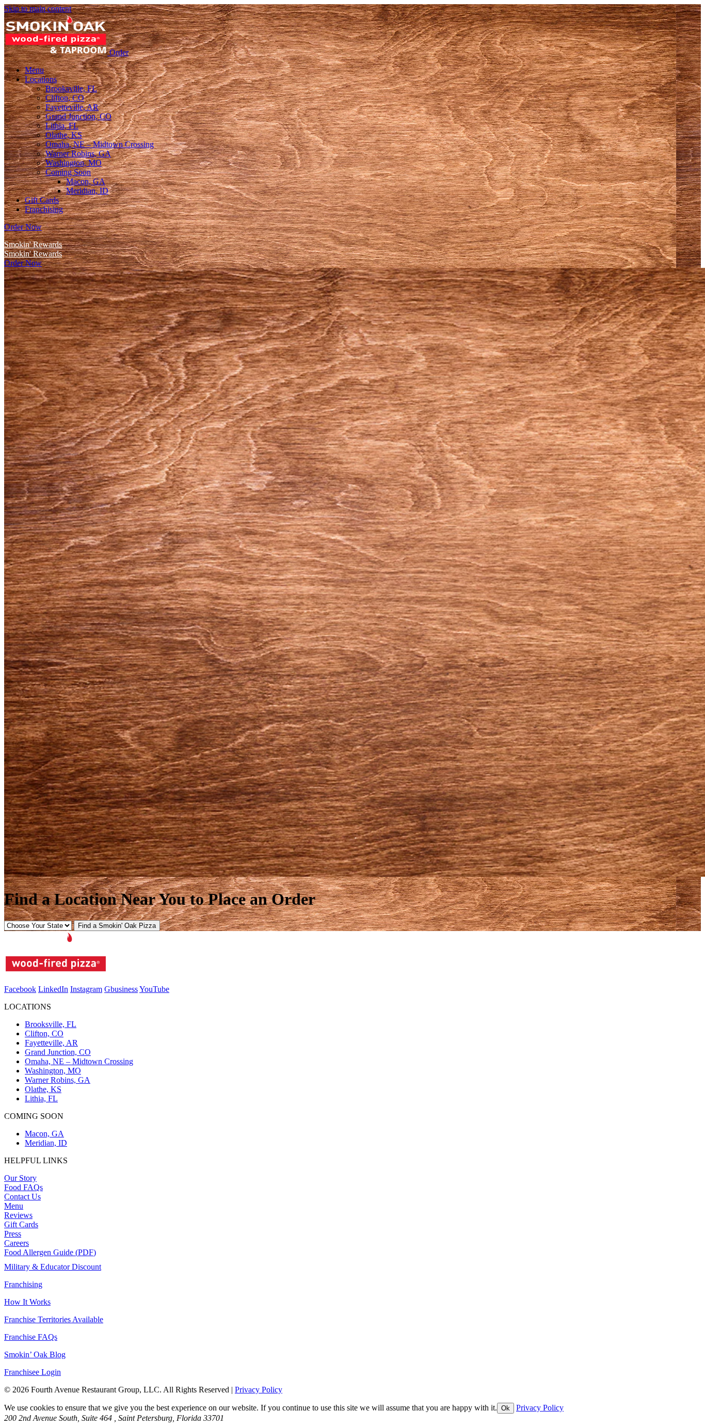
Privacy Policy (258, 1389)
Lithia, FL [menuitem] (61, 125)
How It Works (27, 1301)
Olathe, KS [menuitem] (63, 135)
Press (12, 1233)
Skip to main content (37, 8)
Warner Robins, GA (57, 1080)
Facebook (20, 989)
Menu (13, 1205)
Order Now (23, 226)
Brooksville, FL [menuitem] (71, 88)
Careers (16, 1243)
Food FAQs (23, 1187)
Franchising (23, 1284)
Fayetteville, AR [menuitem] (72, 107)
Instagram (86, 989)
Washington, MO (53, 1070)
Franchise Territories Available (53, 1319)
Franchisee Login (32, 1372)
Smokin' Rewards (33, 244)
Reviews (18, 1215)
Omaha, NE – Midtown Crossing (79, 1061)
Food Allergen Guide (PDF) (50, 1252)
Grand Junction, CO (58, 1052)
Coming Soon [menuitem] (68, 172)
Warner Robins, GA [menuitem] (78, 153)
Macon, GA (85, 181)
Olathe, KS (43, 1089)
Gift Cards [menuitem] (42, 200)
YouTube (154, 989)
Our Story (20, 1178)
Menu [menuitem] (34, 70)
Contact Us (22, 1196)
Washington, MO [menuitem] (73, 162)
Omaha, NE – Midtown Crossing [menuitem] (99, 144)
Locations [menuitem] (41, 79)
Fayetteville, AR (51, 1042)
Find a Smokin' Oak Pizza (117, 925)
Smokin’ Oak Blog (35, 1354)
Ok (505, 1408)
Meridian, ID (87, 190)
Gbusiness (121, 989)
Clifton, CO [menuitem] (64, 97)
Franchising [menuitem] (44, 209)
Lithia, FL (41, 1098)
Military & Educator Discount (52, 1266)
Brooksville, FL (50, 1024)
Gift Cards (21, 1224)
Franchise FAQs (30, 1337)
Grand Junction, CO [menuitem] (78, 116)
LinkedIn (53, 989)
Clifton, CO (44, 1033)
